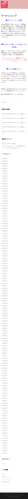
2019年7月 (4, 323)
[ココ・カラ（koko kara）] (4, 4)
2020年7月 (5, 296)
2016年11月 (5, 383)
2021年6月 (4, 278)
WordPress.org (6, 481)
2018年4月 (4, 350)
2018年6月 (4, 348)
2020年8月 (5, 293)
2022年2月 (5, 261)
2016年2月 (4, 403)
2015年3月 (4, 425)
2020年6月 (5, 298)
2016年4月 (4, 400)
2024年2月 (5, 216)
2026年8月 (5, 158)
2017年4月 (4, 375)
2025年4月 (5, 191)
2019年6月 (4, 325)
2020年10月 (5, 290)
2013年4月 (4, 450)
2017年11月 (5, 358)
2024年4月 (5, 211)
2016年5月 (4, 398)
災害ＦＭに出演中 (6, 143)
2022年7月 (5, 248)
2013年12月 (5, 438)
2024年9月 (5, 203)
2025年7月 (5, 183)
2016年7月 (4, 393)
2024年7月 (5, 206)
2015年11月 (5, 410)
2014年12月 (5, 430)
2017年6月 (4, 370)
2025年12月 (5, 173)
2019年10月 (5, 315)
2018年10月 (5, 340)
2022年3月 (5, 258)
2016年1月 (4, 405)
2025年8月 (5, 181)
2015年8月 (4, 415)
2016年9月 (4, 388)
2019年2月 (4, 333)
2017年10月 (5, 360)
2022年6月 (5, 251)
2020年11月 (5, 288)
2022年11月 (5, 241)
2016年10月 (5, 385)
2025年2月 (5, 193)
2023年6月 (5, 233)
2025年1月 (4, 196)
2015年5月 (4, 420)
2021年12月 (5, 266)
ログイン (4, 474)
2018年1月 (4, 355)
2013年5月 (4, 448)
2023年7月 (5, 231)
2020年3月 (5, 305)
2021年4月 (4, 281)
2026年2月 (5, 168)
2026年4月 (5, 163)
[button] (23, 4)
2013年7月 (4, 443)
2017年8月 (4, 365)
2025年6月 (5, 186)
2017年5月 (4, 373)
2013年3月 (4, 453)
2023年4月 (5, 236)
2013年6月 (4, 445)
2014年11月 (5, 433)
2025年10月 (5, 176)
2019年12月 (5, 313)
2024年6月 (5, 208)
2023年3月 (5, 238)
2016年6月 (4, 395)
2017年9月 (4, 363)
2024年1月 (4, 218)
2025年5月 (5, 188)
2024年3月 (5, 213)
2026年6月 (5, 161)
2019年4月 (4, 330)
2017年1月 (4, 380)
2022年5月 (5, 253)
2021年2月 (4, 283)
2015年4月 (4, 423)
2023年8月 (5, 228)
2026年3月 (5, 166)
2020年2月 (5, 308)
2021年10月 (5, 268)
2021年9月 (4, 271)
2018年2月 (4, 353)
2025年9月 (5, 178)
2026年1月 (4, 171)
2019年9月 (4, 318)
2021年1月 (4, 285)
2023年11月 (5, 223)
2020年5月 (5, 301)
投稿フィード (5, 476)
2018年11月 (5, 338)
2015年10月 (5, 413)
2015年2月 (4, 428)
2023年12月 (5, 221)
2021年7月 (4, 276)
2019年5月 (4, 328)
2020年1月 (4, 310)
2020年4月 (5, 303)
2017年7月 (4, 368)
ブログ (3, 463)
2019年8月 (4, 320)
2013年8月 (4, 440)
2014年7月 (4, 435)
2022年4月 (5, 256)
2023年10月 (5, 226)
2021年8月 (4, 273)
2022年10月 (5, 243)
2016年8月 (4, 390)
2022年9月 (5, 246)
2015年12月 (5, 408)
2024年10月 (5, 201)
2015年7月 (4, 418)
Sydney (17, 496)
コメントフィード (6, 479)
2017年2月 (4, 378)
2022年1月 (4, 263)
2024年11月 (5, 198)
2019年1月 (4, 335)
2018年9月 (4, 343)
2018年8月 (4, 345)
